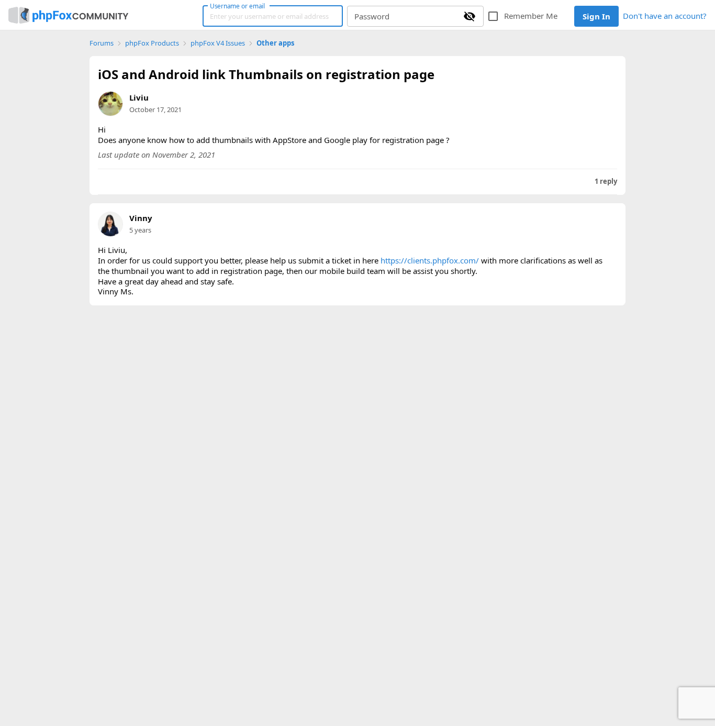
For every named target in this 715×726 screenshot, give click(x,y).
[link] (68, 15)
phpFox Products (152, 43)
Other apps (275, 43)
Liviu (139, 97)
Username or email (237, 6)
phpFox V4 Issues (218, 43)
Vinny (140, 218)
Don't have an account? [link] (665, 15)
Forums (102, 43)
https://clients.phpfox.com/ (430, 260)
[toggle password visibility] (469, 16)
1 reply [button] (606, 181)
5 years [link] (140, 230)
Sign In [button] (596, 16)
